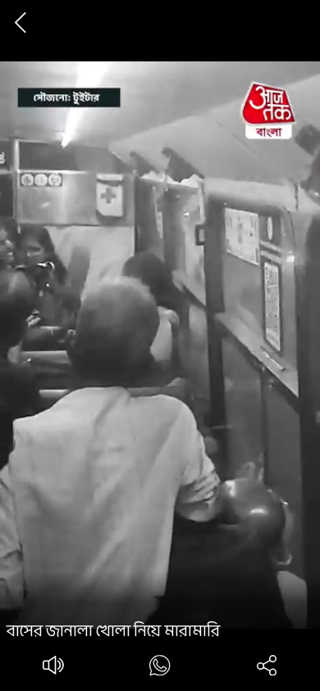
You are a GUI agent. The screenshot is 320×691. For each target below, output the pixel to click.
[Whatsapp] (159, 668)
